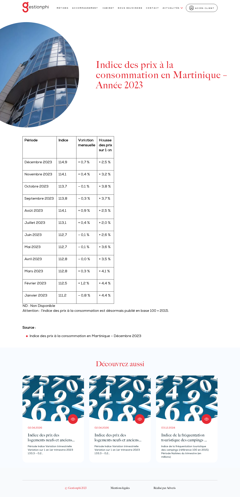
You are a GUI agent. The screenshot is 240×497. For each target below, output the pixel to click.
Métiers (63, 8)
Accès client (205, 8)
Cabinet (108, 8)
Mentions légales (120, 488)
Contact (152, 8)
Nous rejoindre (130, 8)
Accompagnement (85, 8)
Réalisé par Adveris (165, 488)
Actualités (171, 8)
